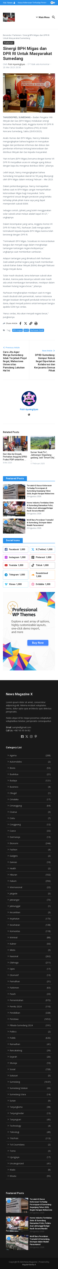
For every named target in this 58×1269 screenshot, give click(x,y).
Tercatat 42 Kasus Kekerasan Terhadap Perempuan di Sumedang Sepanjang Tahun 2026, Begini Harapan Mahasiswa (41, 1204)
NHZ (26, 330)
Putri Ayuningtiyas (16, 64)
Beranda (7, 35)
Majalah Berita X (29, 1264)
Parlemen (16, 35)
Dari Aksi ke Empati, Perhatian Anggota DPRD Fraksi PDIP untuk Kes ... (15, 457)
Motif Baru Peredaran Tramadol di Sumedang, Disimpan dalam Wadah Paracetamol (40, 522)
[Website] (29, 414)
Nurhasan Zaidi (36, 330)
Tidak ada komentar (40, 64)
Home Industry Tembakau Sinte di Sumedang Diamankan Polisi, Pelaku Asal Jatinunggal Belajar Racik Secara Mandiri (41, 1223)
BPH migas (17, 330)
